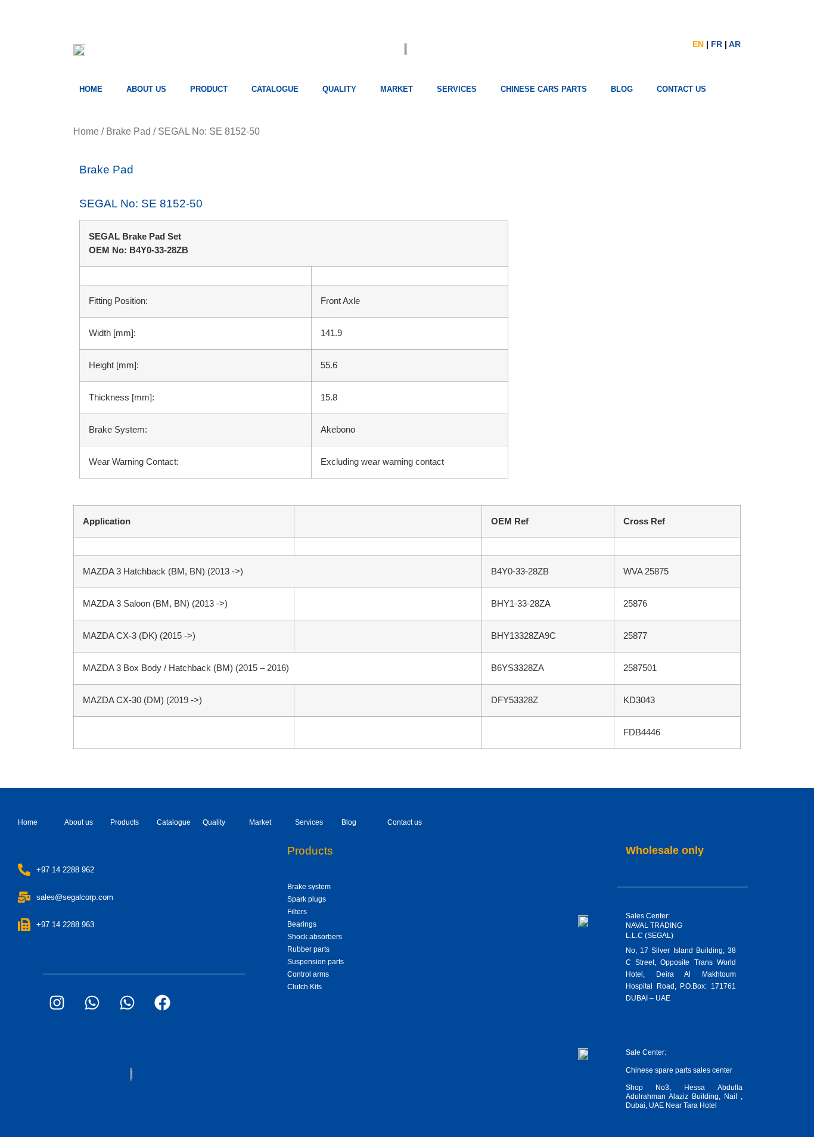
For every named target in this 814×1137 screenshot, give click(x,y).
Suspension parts (315, 962)
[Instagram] (57, 1002)
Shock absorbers (314, 937)
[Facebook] (162, 1002)
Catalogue (275, 89)
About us (146, 89)
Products (124, 822)
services (457, 89)
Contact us (404, 822)
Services (309, 822)
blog (622, 89)
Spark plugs (306, 899)
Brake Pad (128, 131)
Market (260, 822)
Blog (348, 822)
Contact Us (681, 89)
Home (90, 89)
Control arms (308, 974)
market (396, 89)
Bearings (301, 924)
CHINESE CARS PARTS (544, 89)
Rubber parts (308, 949)
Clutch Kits (304, 987)
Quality (339, 89)
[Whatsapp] (92, 1002)
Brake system (309, 887)
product (209, 89)
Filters (297, 912)
